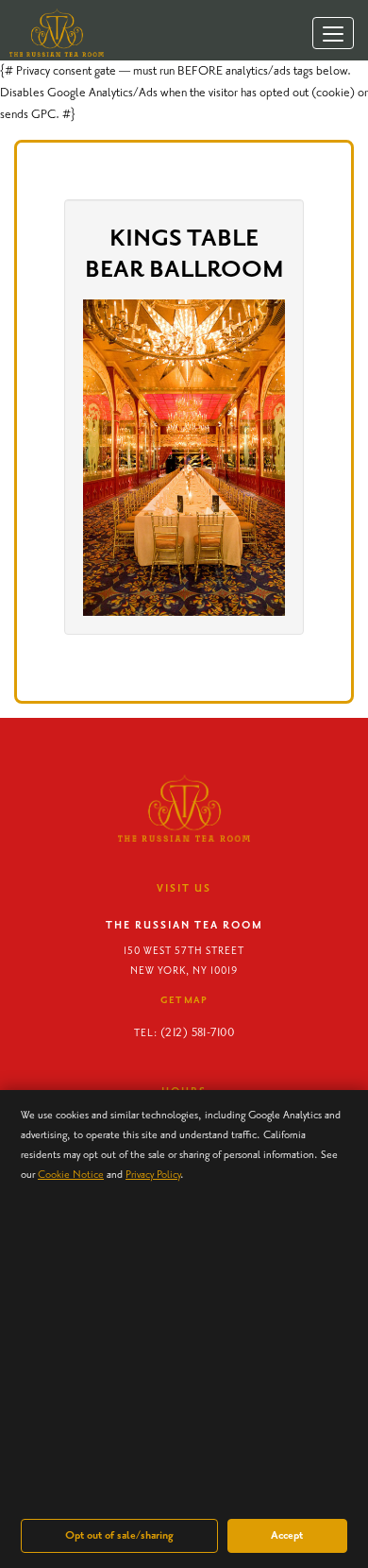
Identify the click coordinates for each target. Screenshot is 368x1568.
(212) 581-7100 (197, 1033)
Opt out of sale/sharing (119, 1535)
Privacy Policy (152, 1174)
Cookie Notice (71, 1174)
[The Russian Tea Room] (52, 32)
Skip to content (63, 87)
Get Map (184, 1000)
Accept (287, 1535)
